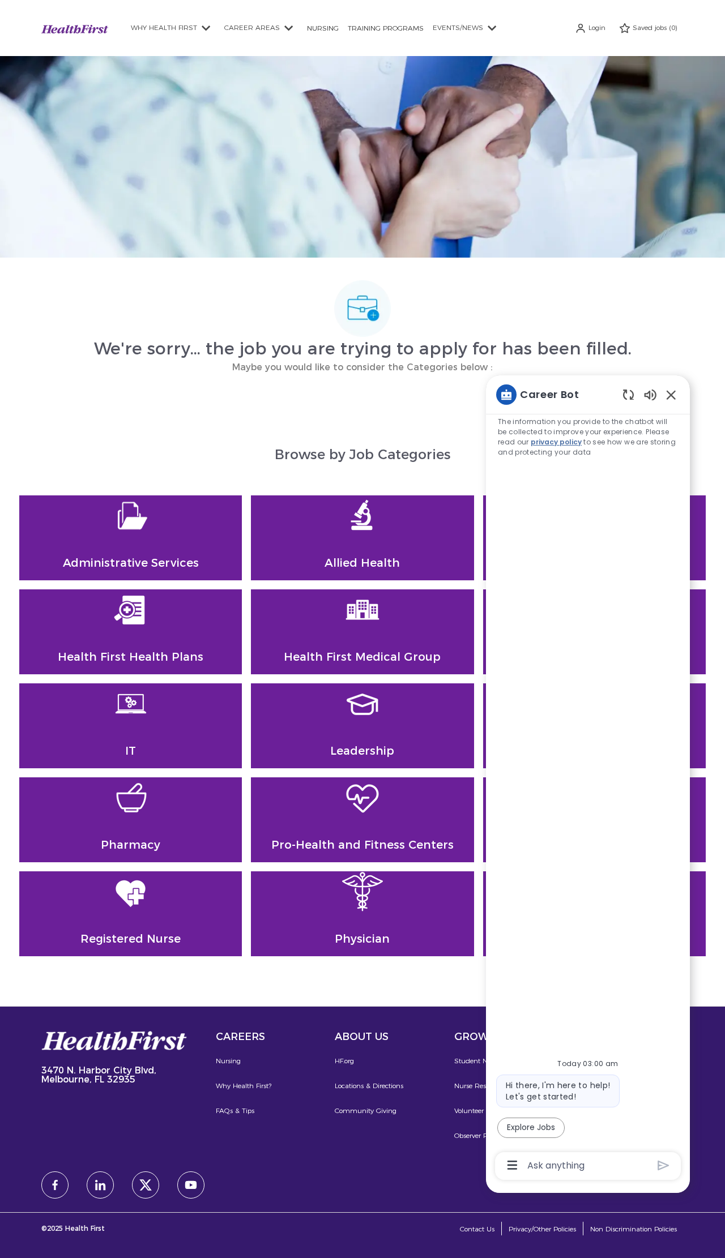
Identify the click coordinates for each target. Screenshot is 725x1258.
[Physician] (362, 913)
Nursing (228, 1060)
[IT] (130, 725)
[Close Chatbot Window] (671, 395)
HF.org (344, 1060)
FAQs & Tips (235, 1110)
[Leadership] (362, 725)
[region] (588, 779)
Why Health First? (243, 1085)
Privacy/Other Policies (542, 1229)
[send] (663, 1165)
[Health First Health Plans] (130, 631)
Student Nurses (479, 1060)
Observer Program (482, 1135)
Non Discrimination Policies (633, 1229)
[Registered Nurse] (130, 913)
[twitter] (145, 1185)
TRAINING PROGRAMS (386, 28)
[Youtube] (190, 1185)
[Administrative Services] (130, 537)
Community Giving (365, 1110)
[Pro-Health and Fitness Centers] (362, 819)
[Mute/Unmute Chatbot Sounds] (650, 394)
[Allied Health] (362, 537)
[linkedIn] (100, 1185)
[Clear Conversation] (628, 394)
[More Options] (512, 1165)
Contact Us (477, 1229)
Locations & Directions (369, 1085)
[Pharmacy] (130, 819)
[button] (590, 28)
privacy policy (556, 442)
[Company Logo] (74, 27)
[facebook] (55, 1185)
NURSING (323, 28)
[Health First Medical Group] (362, 631)
